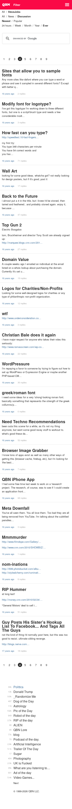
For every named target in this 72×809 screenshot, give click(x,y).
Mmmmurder (14, 537)
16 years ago (8, 93)
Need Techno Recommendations (33, 421)
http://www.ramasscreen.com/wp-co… (23, 347)
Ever (45, 25)
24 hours (7, 25)
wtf (5, 313)
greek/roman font (18, 392)
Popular (18, 21)
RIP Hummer (14, 589)
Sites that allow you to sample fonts (31, 73)
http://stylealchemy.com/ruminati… (21, 572)
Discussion (24, 16)
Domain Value (15, 259)
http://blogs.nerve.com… (15, 644)
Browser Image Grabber (25, 450)
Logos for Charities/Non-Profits (32, 288)
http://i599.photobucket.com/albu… (21, 569)
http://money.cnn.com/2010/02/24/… (22, 599)
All (3, 12)
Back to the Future (20, 196)
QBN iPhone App (18, 479)
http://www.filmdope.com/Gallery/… (21, 541)
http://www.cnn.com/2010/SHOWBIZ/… (24, 547)
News (11, 16)
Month (27, 25)
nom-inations (15, 564)
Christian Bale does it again (29, 335)
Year (37, 25)
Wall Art (9, 171)
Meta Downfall (15, 508)
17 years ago (8, 650)
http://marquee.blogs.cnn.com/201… (22, 242)
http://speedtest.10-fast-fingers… (20, 137)
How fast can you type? (25, 132)
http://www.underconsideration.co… (21, 318)
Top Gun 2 (12, 225)
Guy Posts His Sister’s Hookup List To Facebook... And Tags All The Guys (33, 626)
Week (18, 25)
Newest (6, 21)
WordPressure (16, 364)
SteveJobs (14, 12)
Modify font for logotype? (26, 104)
